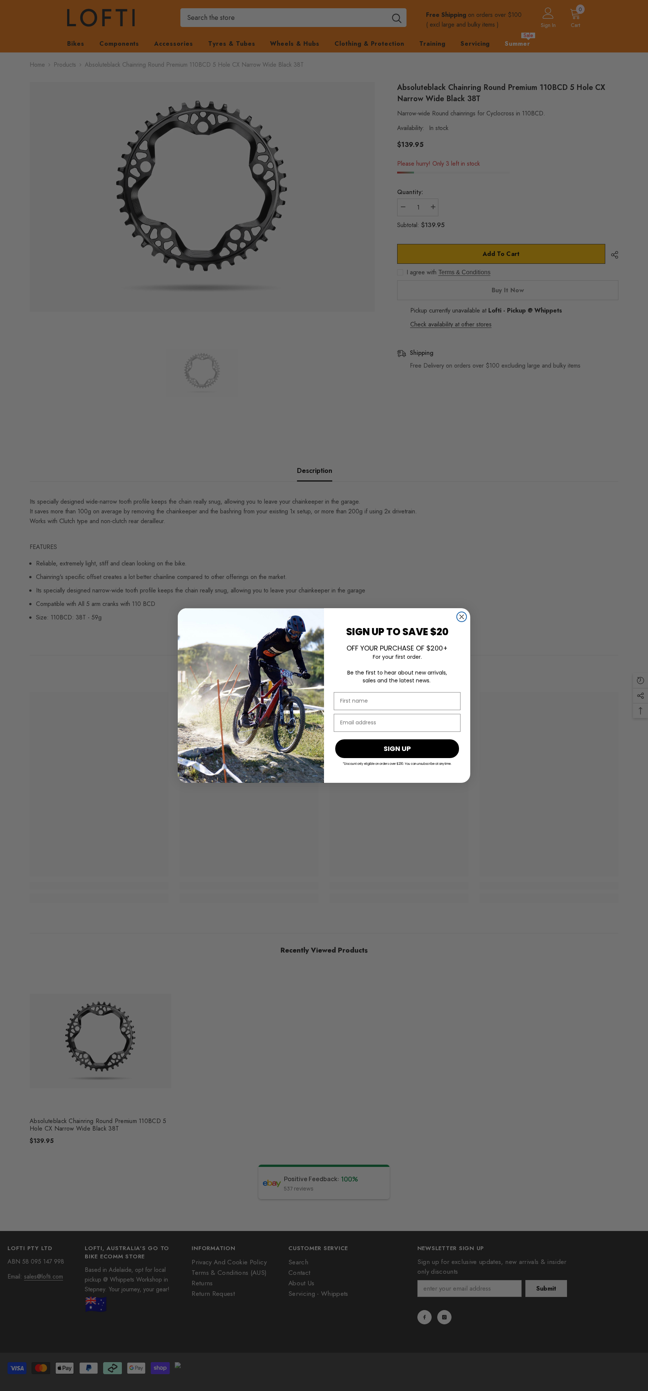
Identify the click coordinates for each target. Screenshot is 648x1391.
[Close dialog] (461, 617)
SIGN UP (397, 748)
